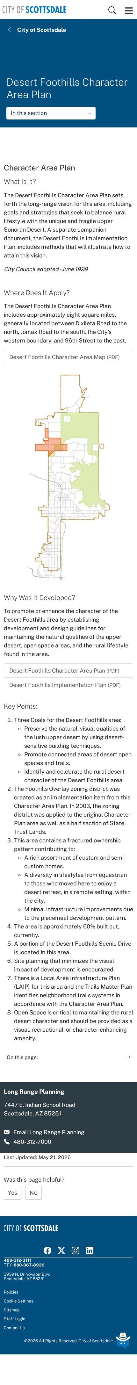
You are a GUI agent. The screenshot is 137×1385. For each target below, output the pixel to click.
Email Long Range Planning (48, 1132)
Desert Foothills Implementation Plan (65, 685)
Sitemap (12, 1309)
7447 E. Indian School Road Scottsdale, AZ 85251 (40, 1109)
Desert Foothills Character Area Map (64, 357)
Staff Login (14, 1318)
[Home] (34, 9)
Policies (11, 1292)
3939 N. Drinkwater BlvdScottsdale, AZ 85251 (27, 1276)
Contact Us (14, 1327)
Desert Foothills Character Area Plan (64, 670)
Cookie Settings (18, 1301)
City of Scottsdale (41, 29)
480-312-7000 (32, 1141)
